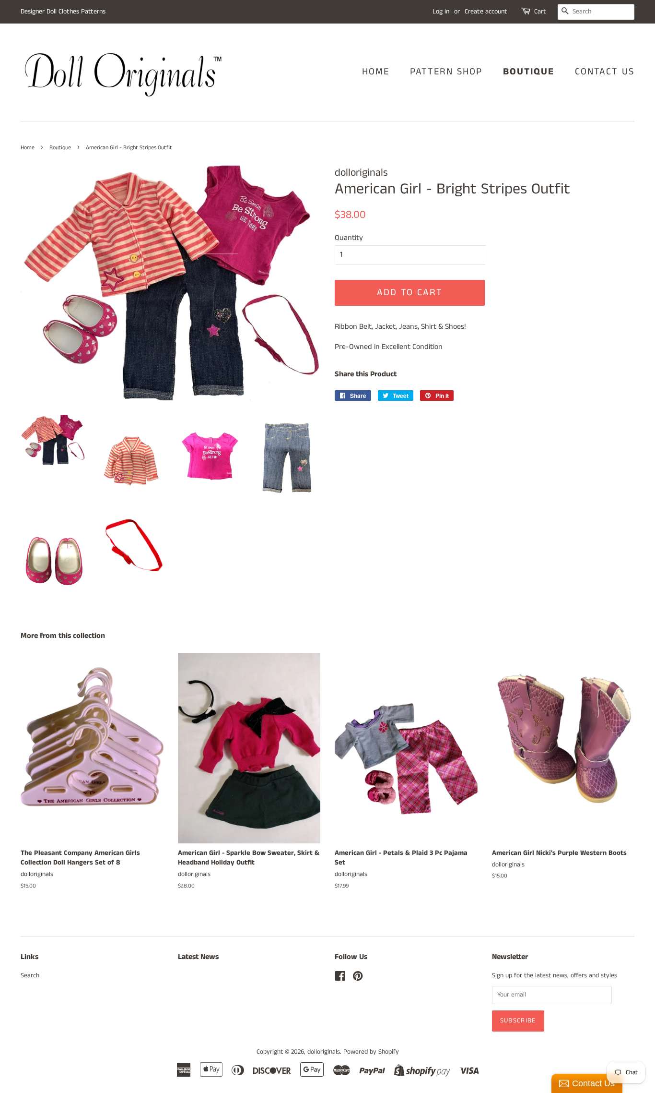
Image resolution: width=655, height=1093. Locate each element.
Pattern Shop (446, 72)
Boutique (528, 72)
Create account (486, 11)
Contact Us (604, 72)
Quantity (349, 237)
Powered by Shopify (371, 1052)
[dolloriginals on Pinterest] (357, 978)
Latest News (198, 956)
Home (375, 72)
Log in (441, 11)
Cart (540, 11)
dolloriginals (323, 1052)
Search (30, 975)
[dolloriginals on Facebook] (340, 978)
